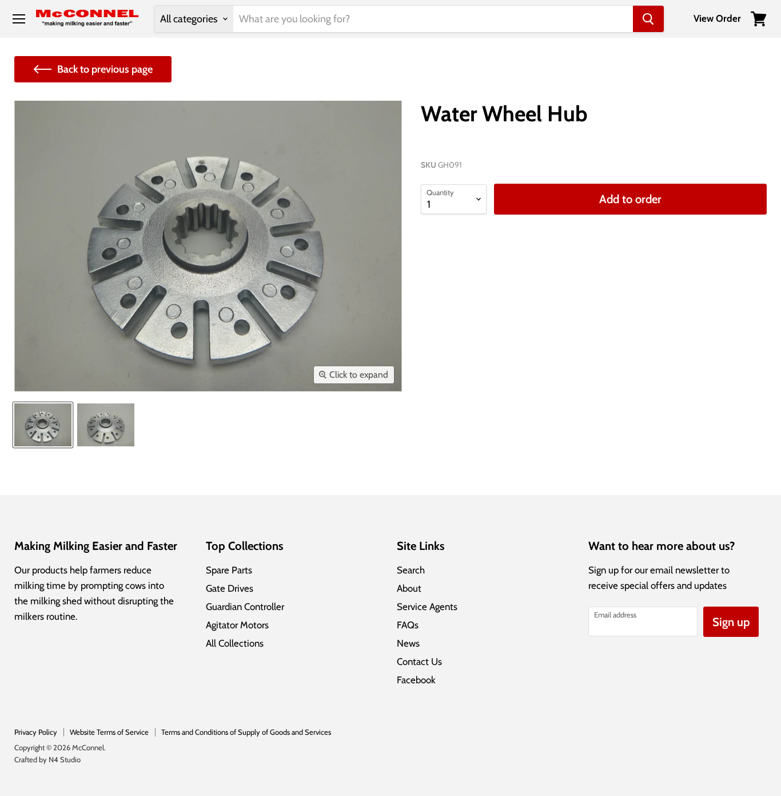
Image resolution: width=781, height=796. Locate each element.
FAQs (408, 625)
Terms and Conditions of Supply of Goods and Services (246, 731)
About (409, 588)
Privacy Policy (35, 731)
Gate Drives (229, 588)
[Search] (648, 19)
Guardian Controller (245, 606)
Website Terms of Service (109, 731)
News (408, 643)
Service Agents (427, 606)
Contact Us (419, 661)
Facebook (416, 680)
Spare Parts (229, 570)
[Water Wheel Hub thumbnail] (43, 424)
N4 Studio (65, 759)
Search (411, 570)
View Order (717, 18)
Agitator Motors (237, 625)
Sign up (731, 622)
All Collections (235, 643)
